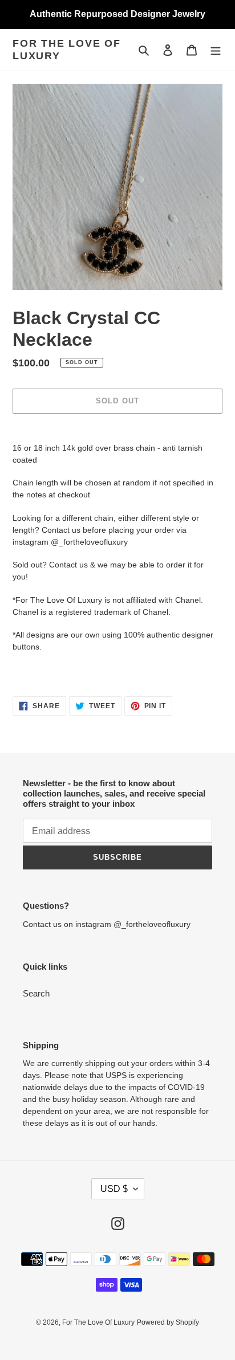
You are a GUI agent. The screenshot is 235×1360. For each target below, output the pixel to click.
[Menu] (216, 50)
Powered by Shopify (168, 1322)
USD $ (114, 1189)
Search (36, 993)
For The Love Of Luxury (67, 50)
